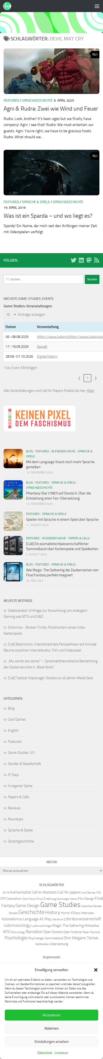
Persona (95, 932)
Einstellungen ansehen (51, 1041)
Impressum (61, 1052)
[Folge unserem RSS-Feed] (96, 260)
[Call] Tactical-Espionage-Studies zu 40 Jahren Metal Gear (50, 678)
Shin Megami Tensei (81, 937)
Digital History (47, 356)
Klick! (90, 390)
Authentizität (20, 892)
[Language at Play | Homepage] (8, 6)
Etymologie (63, 899)
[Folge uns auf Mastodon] (89, 260)
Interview (87, 913)
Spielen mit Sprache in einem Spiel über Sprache (62, 519)
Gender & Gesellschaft (24, 764)
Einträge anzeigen (31, 314)
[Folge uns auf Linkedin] (81, 260)
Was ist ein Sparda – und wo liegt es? (48, 215)
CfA (98, 892)
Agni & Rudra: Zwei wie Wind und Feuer (51, 108)
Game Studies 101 (21, 752)
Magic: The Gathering (68, 925)
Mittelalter (92, 925)
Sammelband (54, 938)
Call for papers (68, 892)
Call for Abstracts (44, 892)
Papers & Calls (79, 538)
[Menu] (97, 6)
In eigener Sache (63, 451)
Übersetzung (59, 944)
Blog (29, 451)
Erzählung (50, 899)
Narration (34, 931)
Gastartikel (87, 906)
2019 (5, 892)
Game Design (28, 905)
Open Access (53, 932)
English (13, 730)
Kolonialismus (12, 919)
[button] (95, 969)
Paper (85, 932)
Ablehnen (51, 1028)
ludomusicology (17, 925)
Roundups (15, 819)
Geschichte (31, 911)
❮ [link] (79, 378)
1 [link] (87, 378)
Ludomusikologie (41, 925)
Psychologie (16, 938)
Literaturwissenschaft (82, 918)
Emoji (39, 899)
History (52, 912)
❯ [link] (95, 378)
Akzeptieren (51, 1015)
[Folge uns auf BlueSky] (73, 260)
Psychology (36, 938)
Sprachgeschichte (37, 101)
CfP (2, 899)
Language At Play (37, 919)
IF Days (13, 775)
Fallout (73, 899)
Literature (57, 919)
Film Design (86, 899)
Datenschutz (44, 1052)
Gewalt (42, 346)
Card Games (17, 719)
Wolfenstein (42, 944)
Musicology (18, 932)
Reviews (14, 808)
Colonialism (14, 899)
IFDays (75, 913)
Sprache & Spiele (36, 202)
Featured (11, 101)
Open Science (72, 932)
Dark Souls (29, 899)
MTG (7, 931)
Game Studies (60, 905)
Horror (65, 913)
